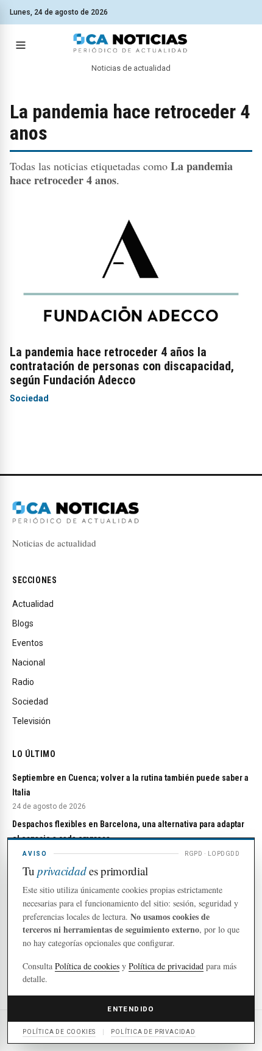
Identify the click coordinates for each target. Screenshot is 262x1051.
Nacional (28, 662)
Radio (23, 682)
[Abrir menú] (21, 45)
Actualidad (33, 604)
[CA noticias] (130, 43)
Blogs (23, 623)
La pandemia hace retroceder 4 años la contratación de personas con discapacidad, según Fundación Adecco (122, 366)
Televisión (31, 721)
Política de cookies (87, 966)
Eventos (27, 643)
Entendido (130, 1009)
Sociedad (29, 398)
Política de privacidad (166, 966)
